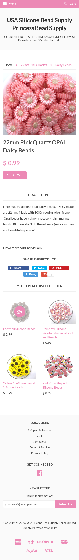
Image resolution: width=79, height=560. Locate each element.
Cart (72, 3)
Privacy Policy (39, 453)
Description (38, 195)
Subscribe (66, 504)
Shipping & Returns (39, 430)
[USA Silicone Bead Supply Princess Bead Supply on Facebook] (39, 474)
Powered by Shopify (44, 527)
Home (9, 65)
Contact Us (39, 441)
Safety (40, 436)
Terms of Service (39, 447)
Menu (12, 3)
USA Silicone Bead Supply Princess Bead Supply (39, 23)
